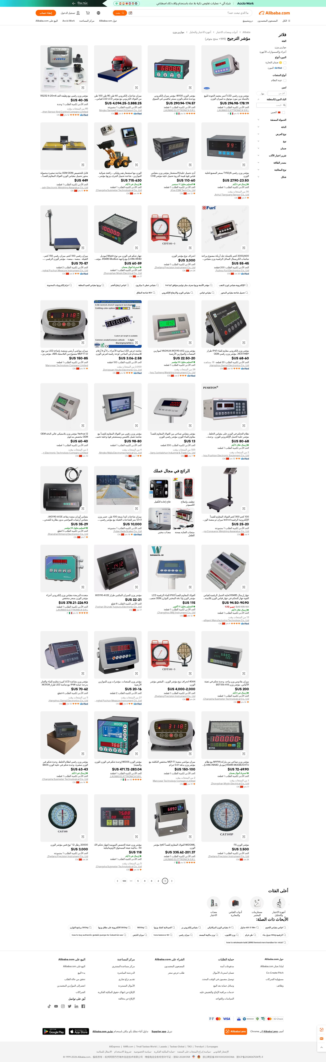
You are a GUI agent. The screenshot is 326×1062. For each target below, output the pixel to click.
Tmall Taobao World (146, 1046)
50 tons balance (161, 935)
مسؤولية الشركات (275, 979)
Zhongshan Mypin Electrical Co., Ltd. (122, 273)
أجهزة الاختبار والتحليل (200, 32)
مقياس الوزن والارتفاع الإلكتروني (176, 293)
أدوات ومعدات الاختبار (227, 32)
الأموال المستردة (126, 985)
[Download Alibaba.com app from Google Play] (53, 1031)
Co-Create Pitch (275, 972)
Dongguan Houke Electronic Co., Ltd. (122, 369)
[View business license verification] (193, 1057)
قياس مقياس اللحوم (274, 927)
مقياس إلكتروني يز (190, 927)
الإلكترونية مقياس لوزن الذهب (232, 285)
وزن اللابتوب (230, 935)
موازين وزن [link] (178, 32)
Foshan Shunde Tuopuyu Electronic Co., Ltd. (118, 606)
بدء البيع (81, 972)
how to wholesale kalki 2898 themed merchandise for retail (254, 942)
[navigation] (271, 457)
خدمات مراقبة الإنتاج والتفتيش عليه (217, 992)
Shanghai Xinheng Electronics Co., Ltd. (68, 534)
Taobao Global (177, 1046)
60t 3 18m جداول (248, 927)
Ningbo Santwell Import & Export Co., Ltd (120, 110)
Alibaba (246, 32)
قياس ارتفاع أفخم (118, 285)
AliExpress (114, 1046)
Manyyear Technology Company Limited (67, 365)
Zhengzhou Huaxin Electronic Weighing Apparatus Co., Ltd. (64, 187)
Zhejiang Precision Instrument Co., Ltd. (174, 267)
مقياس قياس (205, 293)
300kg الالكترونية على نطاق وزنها (112, 927)
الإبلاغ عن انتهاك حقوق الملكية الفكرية (116, 992)
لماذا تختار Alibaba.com (272, 966)
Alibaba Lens (271, 1031)
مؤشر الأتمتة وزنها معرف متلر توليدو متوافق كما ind (187, 285)
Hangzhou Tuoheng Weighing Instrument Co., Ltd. (171, 372)
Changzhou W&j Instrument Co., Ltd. (176, 612)
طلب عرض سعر (176, 972)
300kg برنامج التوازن (79, 927)
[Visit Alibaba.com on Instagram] (63, 1006)
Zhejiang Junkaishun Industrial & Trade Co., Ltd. (171, 452)
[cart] (87, 13)
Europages (212, 1046)
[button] (130, 13)
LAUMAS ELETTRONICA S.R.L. (233, 110)
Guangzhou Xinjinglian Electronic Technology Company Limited (64, 452)
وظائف (280, 985)
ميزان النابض (138, 935)
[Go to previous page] (172, 881)
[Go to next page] (117, 881)
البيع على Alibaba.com (74, 966)
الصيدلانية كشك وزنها (163, 927)
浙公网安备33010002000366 (218, 1057)
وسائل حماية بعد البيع (223, 985)
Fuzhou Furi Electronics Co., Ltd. (232, 270)
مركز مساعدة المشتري (123, 966)
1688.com (128, 1046)
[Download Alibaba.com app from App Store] (79, 1031)
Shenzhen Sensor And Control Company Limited (64, 111)
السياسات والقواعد (225, 998)
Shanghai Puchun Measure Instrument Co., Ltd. (64, 270)
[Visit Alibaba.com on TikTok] (49, 1006)
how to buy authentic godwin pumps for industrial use (97, 935)
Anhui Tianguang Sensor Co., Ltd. (231, 194)
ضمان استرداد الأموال (223, 972)
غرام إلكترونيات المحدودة (58, 285)
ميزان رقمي (184, 935)
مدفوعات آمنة (227, 966)
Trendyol (199, 1046)
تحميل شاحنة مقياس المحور (233, 293)
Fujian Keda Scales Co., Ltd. (127, 531)
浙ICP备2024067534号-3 (249, 1057)
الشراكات (80, 992)
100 (124, 881)
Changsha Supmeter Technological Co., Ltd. (119, 190)
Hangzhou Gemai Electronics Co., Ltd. (229, 365)
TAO (189, 1046)
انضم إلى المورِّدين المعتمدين (71, 985)
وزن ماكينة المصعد (207, 935)
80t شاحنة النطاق (144, 293)
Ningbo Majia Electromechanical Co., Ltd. (120, 452)
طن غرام (249, 935)
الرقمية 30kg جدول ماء (273, 935)
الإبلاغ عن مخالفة (126, 998)
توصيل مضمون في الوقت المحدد (218, 979)
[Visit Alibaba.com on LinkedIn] (76, 1006)
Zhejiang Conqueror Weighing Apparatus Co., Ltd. (225, 531)
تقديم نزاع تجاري (127, 979)
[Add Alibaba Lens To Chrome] (235, 1031)
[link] (321, 1029)
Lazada (163, 1046)
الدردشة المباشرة (126, 972)
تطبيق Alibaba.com (103, 1031)
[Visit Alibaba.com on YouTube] (56, 1006)
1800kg (140, 927)
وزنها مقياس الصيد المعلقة (89, 285)
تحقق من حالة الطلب (74, 979)
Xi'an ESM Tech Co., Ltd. (182, 190)
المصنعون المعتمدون (174, 966)
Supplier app (159, 1031)
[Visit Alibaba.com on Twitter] (70, 1006)
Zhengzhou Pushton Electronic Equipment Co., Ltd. (225, 455)
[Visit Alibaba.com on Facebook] (83, 1006)
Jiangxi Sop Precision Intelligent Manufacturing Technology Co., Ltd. (225, 620)
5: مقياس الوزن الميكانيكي (218, 927)
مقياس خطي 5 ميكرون (146, 285)
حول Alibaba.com (274, 959)
